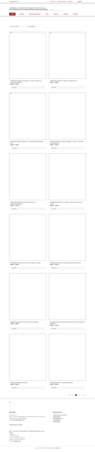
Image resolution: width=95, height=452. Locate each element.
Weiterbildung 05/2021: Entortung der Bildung (61, 382)
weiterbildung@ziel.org (13, 1)
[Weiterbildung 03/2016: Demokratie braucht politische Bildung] (67, 237)
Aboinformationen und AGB (60, 415)
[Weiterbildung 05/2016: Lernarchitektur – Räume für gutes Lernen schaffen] (67, 176)
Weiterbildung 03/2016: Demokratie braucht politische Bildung (65, 262)
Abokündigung (56, 416)
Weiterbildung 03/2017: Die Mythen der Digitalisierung (63, 80)
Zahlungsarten (56, 421)
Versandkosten (56, 420)
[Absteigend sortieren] (25, 26)
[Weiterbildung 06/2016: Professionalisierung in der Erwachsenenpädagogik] (27, 176)
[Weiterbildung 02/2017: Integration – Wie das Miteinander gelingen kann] (27, 116)
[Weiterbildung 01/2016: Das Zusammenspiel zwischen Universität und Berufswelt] (67, 296)
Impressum (51, 448)
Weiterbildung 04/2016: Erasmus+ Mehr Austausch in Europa (25, 262)
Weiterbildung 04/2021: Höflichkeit (18, 382)
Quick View (14, 87)
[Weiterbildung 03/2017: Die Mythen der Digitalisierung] (67, 55)
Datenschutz (57, 448)
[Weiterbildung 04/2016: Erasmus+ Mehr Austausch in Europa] (27, 237)
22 (82, 395)
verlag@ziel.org (17, 441)
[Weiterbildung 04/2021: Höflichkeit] (27, 357)
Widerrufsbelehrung (58, 418)
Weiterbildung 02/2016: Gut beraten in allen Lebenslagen (24, 322)
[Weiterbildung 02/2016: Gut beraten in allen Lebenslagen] (27, 296)
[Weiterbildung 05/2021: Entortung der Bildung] (67, 357)
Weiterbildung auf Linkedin (15, 424)
